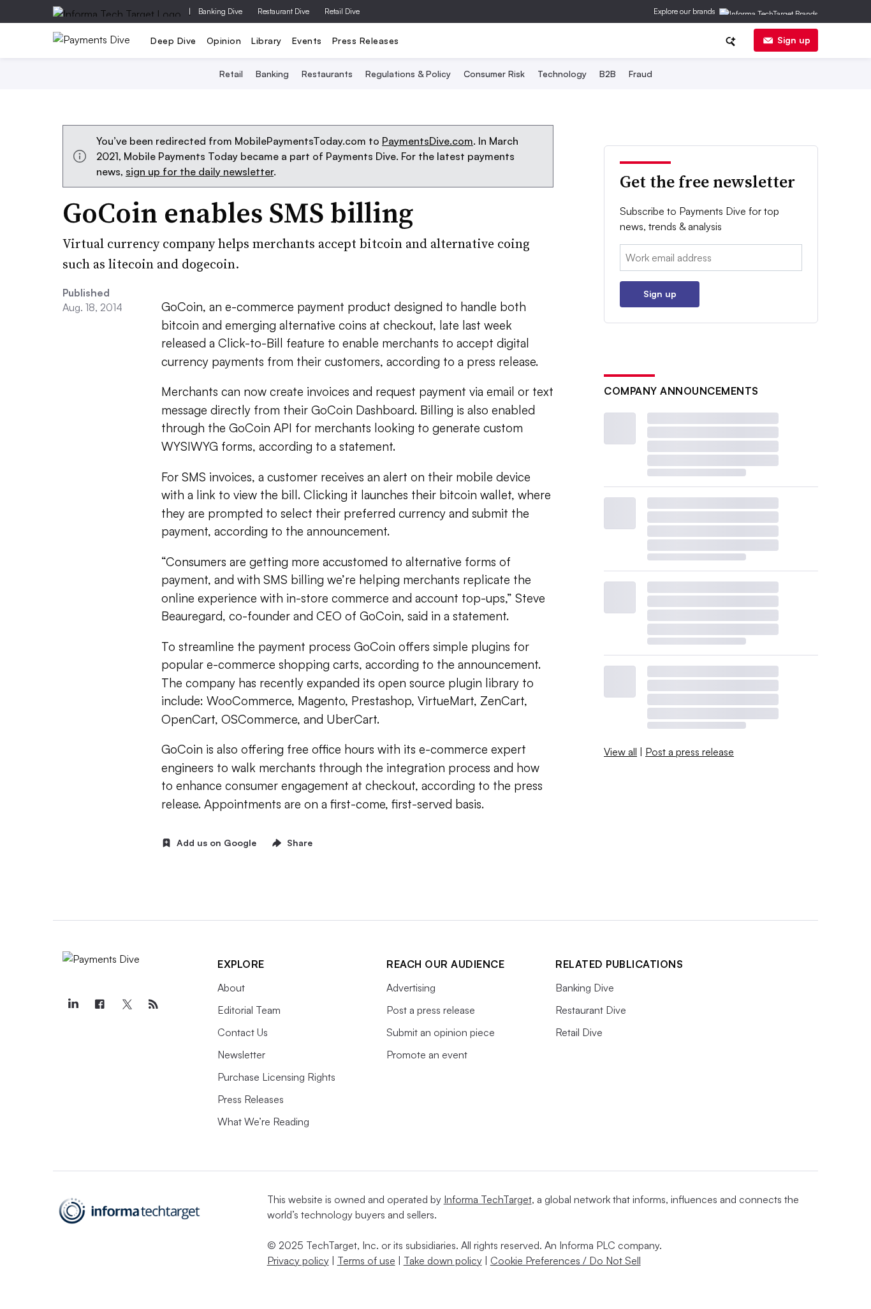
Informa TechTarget (488, 1199)
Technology (562, 73)
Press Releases (365, 40)
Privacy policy (298, 1260)
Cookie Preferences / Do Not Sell (565, 1260)
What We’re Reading (263, 1121)
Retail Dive (342, 11)
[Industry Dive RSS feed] (153, 1004)
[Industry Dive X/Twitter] (126, 1004)
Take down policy (443, 1260)
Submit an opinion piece (440, 1032)
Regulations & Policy (408, 73)
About (231, 987)
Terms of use (366, 1260)
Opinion (224, 40)
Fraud (640, 73)
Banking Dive (220, 11)
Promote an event (426, 1054)
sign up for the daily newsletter (200, 171)
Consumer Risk (494, 73)
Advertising (410, 987)
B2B (607, 73)
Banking (272, 73)
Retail (231, 73)
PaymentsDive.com (427, 141)
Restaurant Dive (283, 11)
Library (266, 40)
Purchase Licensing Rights (276, 1077)
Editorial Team (249, 1010)
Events (307, 40)
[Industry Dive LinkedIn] (72, 1004)
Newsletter (241, 1054)
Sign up (793, 39)
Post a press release (689, 751)
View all (620, 751)
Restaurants (327, 73)
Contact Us (242, 1032)
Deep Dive (173, 40)
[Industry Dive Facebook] (99, 1004)
